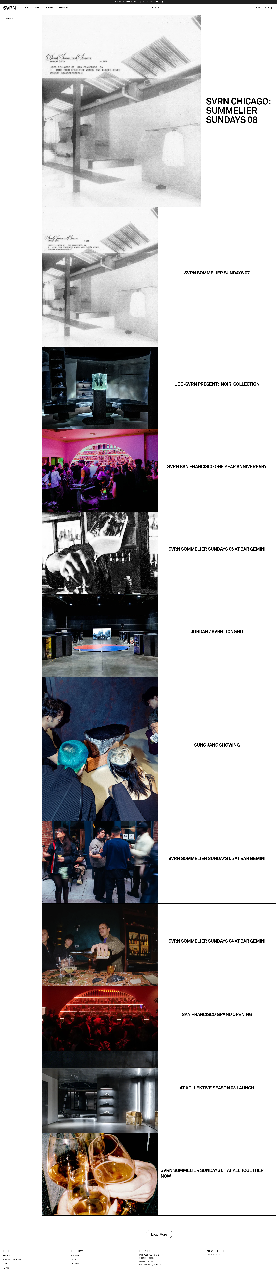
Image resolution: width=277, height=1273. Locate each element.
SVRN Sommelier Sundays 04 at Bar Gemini (217, 941)
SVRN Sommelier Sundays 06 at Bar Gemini (217, 549)
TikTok (73, 1260)
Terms (6, 1268)
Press (6, 1264)
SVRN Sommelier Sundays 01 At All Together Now (212, 1173)
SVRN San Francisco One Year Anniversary (217, 466)
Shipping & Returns (12, 1260)
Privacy (6, 1256)
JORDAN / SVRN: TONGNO (217, 631)
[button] (198, 8)
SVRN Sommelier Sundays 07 (217, 273)
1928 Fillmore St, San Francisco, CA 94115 (150, 1263)
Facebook (75, 1264)
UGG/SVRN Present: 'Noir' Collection (217, 384)
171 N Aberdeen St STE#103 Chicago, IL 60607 (151, 1256)
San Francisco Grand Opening (217, 1014)
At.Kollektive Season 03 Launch (217, 1088)
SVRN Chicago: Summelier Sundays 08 (238, 110)
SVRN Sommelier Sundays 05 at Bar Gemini (217, 858)
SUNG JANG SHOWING (217, 745)
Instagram (75, 1256)
